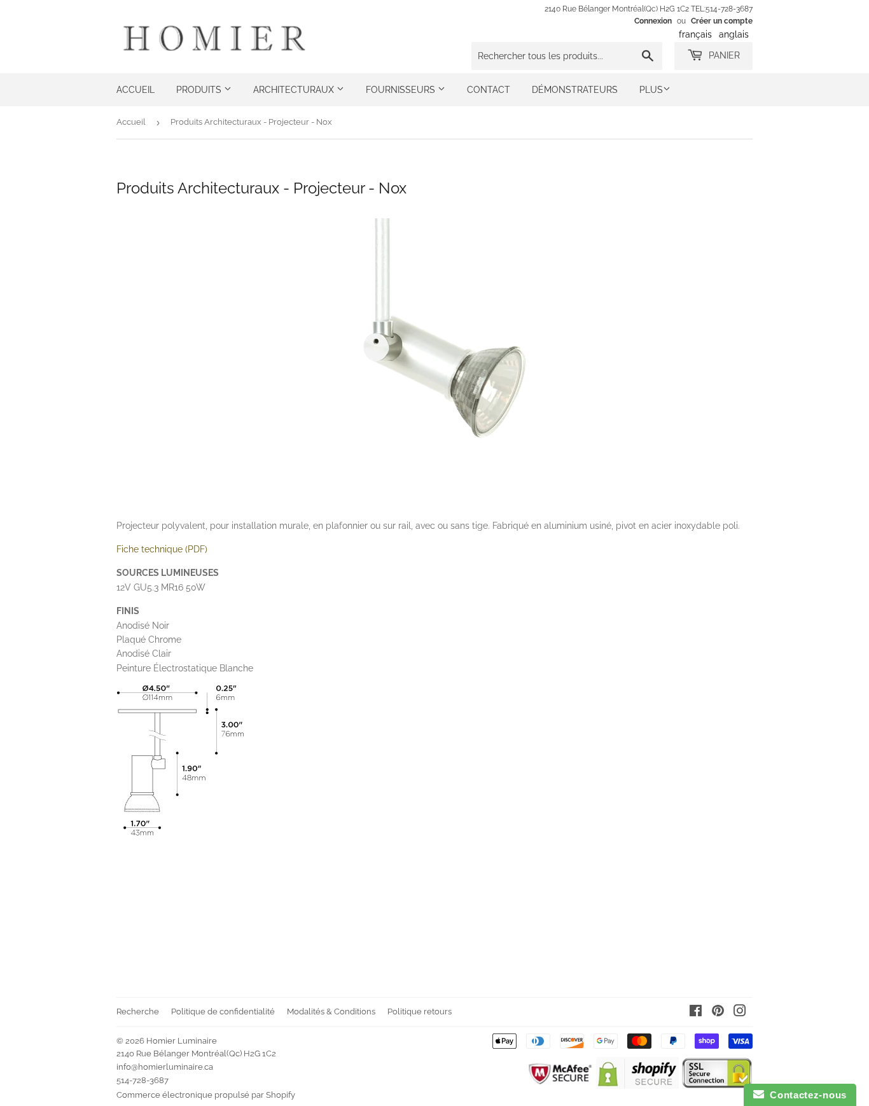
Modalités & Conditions (331, 1011)
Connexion (653, 21)
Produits (200, 90)
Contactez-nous (805, 1094)
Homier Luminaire (181, 1041)
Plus (651, 90)
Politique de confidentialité (223, 1011)
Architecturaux (295, 90)
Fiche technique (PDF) (161, 549)
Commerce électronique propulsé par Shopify (205, 1095)
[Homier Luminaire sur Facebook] (695, 1012)
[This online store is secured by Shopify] (637, 1086)
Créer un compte (722, 21)
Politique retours (419, 1011)
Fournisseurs (402, 90)
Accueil (135, 90)
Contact (488, 90)
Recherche (137, 1011)
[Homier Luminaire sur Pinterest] (718, 1012)
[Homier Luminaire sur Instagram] (739, 1012)
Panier (723, 55)
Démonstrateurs (575, 90)
